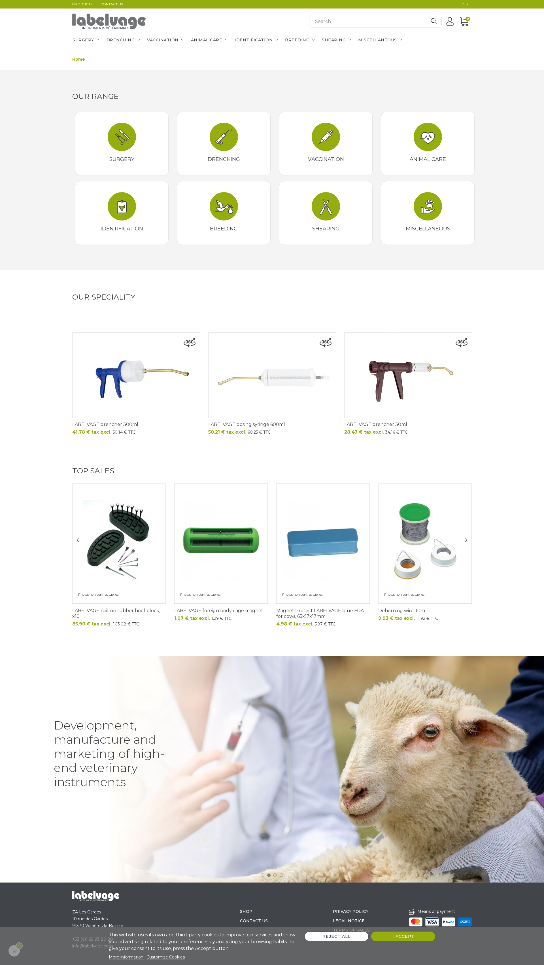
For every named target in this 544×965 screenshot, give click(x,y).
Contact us (111, 4)
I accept (403, 936)
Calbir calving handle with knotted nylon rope (424, 613)
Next (466, 540)
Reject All (336, 936)
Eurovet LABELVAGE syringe (104, 610)
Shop (246, 911)
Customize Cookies (165, 957)
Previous (78, 540)
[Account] (451, 21)
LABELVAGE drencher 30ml (375, 424)
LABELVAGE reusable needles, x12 (212, 610)
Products (82, 4)
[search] (433, 21)
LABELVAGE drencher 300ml (105, 424)
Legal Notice (349, 920)
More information (126, 957)
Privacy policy (350, 911)
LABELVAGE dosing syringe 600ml (246, 424)
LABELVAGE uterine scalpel (307, 610)
